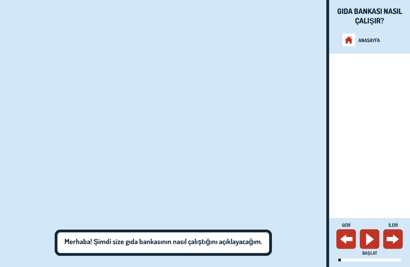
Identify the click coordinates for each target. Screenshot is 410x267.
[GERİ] (346, 239)
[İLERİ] (393, 239)
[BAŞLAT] (369, 239)
